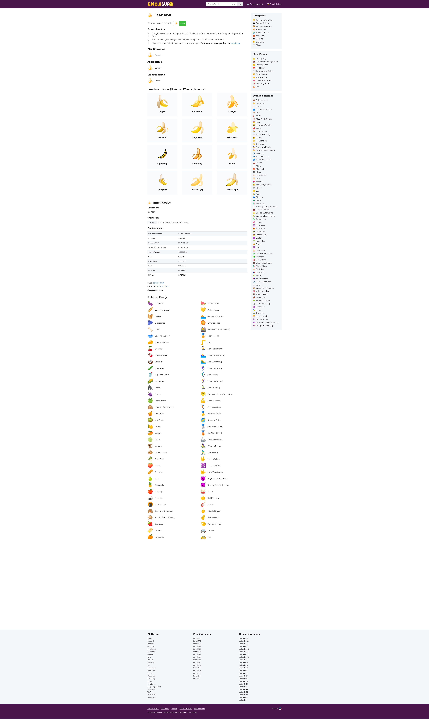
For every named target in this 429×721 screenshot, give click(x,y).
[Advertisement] (197, 568)
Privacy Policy (153, 708)
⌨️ (255, 4)
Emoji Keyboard (186, 708)
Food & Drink (163, 286)
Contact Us (165, 708)
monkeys (235, 43)
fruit (162, 283)
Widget (174, 708)
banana (156, 283)
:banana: (152, 222)
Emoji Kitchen (199, 708)
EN (232, 4)
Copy (182, 23)
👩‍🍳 (274, 4)
